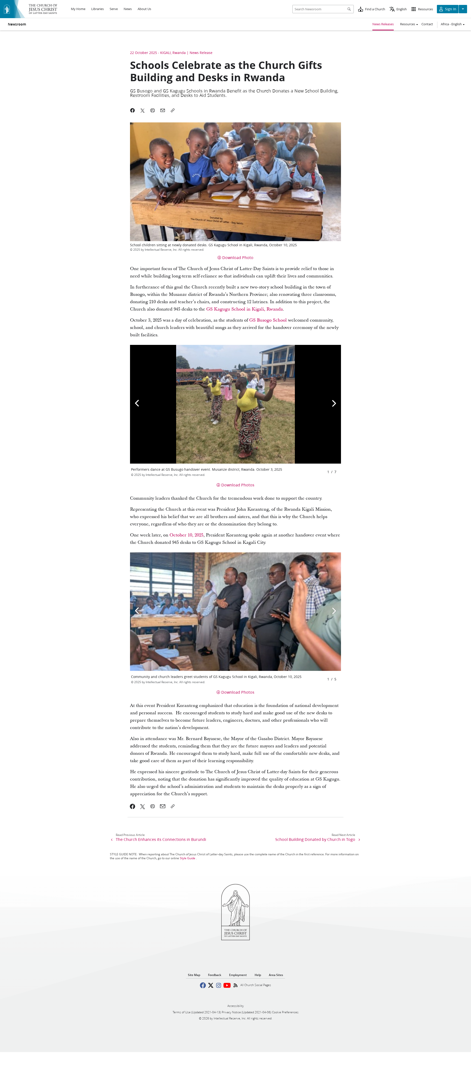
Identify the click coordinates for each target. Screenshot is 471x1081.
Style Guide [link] (187, 858)
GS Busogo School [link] (268, 320)
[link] (133, 806)
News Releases (383, 24)
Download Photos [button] (237, 485)
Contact (427, 24)
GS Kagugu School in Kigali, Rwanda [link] (244, 309)
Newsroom (17, 24)
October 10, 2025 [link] (186, 535)
